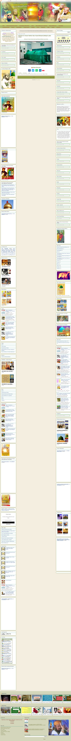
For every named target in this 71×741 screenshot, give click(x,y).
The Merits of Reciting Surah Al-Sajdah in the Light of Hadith (10, 562)
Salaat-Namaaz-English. (5, 461)
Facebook (2, 732)
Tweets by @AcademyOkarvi (6, 356)
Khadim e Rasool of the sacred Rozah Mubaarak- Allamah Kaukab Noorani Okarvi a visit (65, 399)
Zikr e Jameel (3, 729)
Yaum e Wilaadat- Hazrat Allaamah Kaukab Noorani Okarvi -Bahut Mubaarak (63, 394)
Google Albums (18, 27)
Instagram (33, 27)
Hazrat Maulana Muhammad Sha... (7, 213)
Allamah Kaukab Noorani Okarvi (5, 728)
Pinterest (12, 27)
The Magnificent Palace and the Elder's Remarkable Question (10, 548)
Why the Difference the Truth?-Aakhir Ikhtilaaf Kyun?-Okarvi (62, 539)
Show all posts (50, 30)
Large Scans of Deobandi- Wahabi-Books (8, 541)
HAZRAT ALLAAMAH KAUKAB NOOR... (63, 484)
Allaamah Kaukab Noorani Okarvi (12, 25)
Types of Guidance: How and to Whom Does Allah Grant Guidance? (10, 572)
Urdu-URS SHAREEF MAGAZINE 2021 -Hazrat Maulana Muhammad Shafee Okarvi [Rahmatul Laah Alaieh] (65, 361)
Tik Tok (38, 27)
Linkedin (53, 27)
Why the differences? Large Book (7, 395)
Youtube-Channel (4, 536)
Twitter (48, 27)
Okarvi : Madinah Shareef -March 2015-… (6, 641)
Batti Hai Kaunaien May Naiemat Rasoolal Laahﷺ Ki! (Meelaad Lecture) (10, 328)
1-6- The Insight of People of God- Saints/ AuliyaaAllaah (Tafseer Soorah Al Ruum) (10, 592)
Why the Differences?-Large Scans (41, 25)
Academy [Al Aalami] (6, 27)
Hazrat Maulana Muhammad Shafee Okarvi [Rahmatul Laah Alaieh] (8, 531)
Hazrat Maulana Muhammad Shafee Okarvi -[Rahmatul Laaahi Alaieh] (8, 192)
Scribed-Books (3, 733)
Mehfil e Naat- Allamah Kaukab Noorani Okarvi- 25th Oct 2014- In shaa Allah (65, 407)
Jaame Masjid (60, 25)
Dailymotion (43, 27)
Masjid (3, 398)
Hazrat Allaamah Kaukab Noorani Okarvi (63, 342)
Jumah (58, 262)
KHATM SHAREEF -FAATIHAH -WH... (7, 598)
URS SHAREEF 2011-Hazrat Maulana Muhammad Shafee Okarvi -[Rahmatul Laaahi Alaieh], (65, 367)
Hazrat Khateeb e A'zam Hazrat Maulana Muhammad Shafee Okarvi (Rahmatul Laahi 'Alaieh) (8, 186)
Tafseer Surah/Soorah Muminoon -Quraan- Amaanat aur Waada (10, 311)
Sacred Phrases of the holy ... (61, 450)
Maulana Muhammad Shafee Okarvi (6, 727)
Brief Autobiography (60, 248)
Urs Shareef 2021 (4, 252)
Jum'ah (58, 260)
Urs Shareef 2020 (10, 252)
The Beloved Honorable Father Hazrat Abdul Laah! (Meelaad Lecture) (10, 337)
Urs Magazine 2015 (7, 253)
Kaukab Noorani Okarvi (5, 392)
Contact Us (58, 27)
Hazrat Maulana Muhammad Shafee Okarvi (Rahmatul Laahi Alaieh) (8, 249)
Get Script (4, 663)
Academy (3, 400)
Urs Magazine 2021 (10, 254)
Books (2, 397)
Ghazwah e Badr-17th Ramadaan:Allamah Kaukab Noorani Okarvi (65, 374)
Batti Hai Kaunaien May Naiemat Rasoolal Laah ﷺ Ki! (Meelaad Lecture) (10, 434)
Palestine (58, 268)
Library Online (4, 346)
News (58, 263)
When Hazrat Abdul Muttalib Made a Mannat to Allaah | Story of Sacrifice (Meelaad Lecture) (10, 323)
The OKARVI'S (12, 461)
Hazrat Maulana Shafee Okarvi (24, 25)
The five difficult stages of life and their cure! (10, 576)
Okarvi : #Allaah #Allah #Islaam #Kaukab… (6, 653)
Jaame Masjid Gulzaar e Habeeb (7, 539)
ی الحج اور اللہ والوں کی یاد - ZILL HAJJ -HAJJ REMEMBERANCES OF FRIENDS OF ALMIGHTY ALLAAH (10, 333)
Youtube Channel (26, 27)
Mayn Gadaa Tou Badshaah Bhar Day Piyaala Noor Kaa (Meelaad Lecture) (10, 439)
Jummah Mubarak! (8, 580)
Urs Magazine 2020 (4, 254)
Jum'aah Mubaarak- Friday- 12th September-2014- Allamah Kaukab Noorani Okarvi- (10, 317)
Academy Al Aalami (3, 730)
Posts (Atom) (38, 79)
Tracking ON (9, 663)
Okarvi (3, 390)
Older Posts (52, 77)
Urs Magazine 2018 (13, 253)
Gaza (58, 251)
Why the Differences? (52, 25)
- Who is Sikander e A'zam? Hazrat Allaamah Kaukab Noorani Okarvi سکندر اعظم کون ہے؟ (65, 387)
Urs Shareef (5, 248)
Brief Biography (59, 250)
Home (3, 25)
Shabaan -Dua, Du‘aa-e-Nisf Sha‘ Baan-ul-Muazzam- (65, 380)
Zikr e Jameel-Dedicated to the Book (7, 533)
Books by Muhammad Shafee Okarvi (8, 251)
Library (32, 25)
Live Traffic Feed (7, 639)
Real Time (7, 663)
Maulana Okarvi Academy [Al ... (6, 668)
